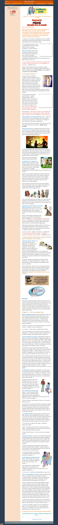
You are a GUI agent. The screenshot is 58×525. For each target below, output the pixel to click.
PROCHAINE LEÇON (37, 519)
